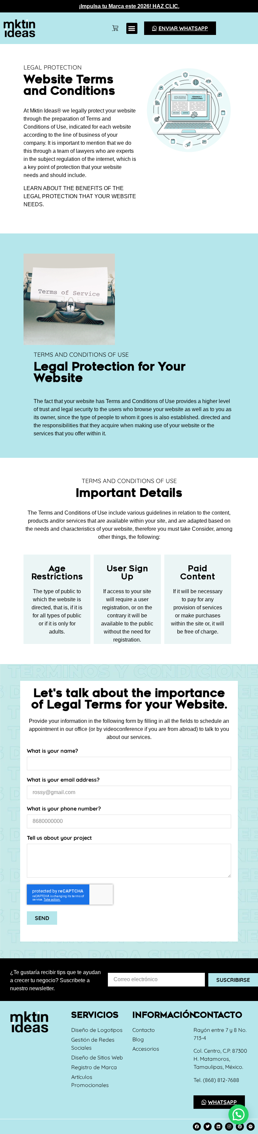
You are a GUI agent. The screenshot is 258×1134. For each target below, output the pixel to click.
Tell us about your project (59, 838)
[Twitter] (208, 1127)
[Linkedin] (218, 1127)
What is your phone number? (64, 809)
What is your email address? (63, 780)
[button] (131, 28)
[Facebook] (197, 1127)
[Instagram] (229, 1127)
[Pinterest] (240, 1127)
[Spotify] (251, 1127)
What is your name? (52, 751)
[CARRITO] (115, 28)
